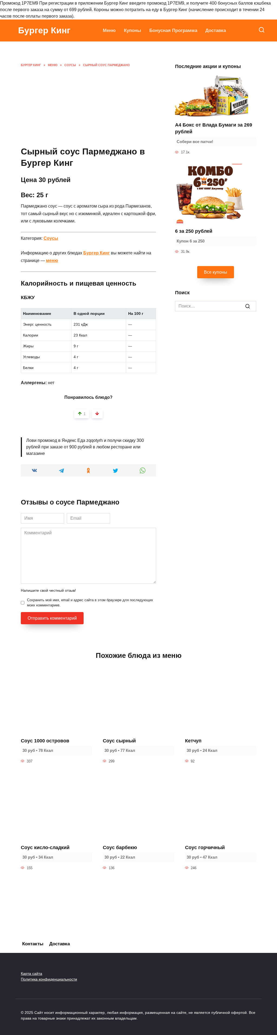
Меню (109, 30)
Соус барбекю (120, 847)
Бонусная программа (173, 30)
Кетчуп (193, 740)
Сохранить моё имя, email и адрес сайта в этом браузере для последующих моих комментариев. (90, 602)
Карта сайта (31, 973)
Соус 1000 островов (45, 740)
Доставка (215, 30)
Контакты (33, 943)
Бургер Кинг (44, 30)
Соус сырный (119, 740)
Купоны (132, 30)
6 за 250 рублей (193, 231)
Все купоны (215, 272)
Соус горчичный (205, 847)
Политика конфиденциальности (49, 979)
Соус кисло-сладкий (45, 847)
